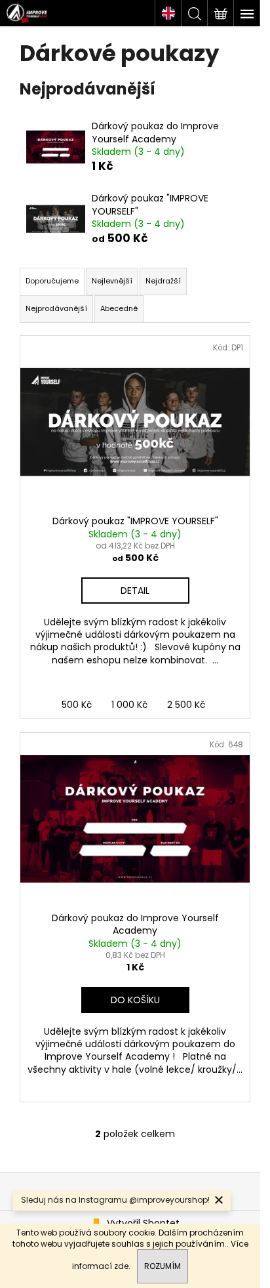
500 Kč (77, 704)
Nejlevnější (112, 281)
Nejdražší (163, 281)
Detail (135, 590)
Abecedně (119, 308)
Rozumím (162, 1266)
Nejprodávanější (56, 308)
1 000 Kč (129, 704)
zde (121, 1266)
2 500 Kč (186, 704)
